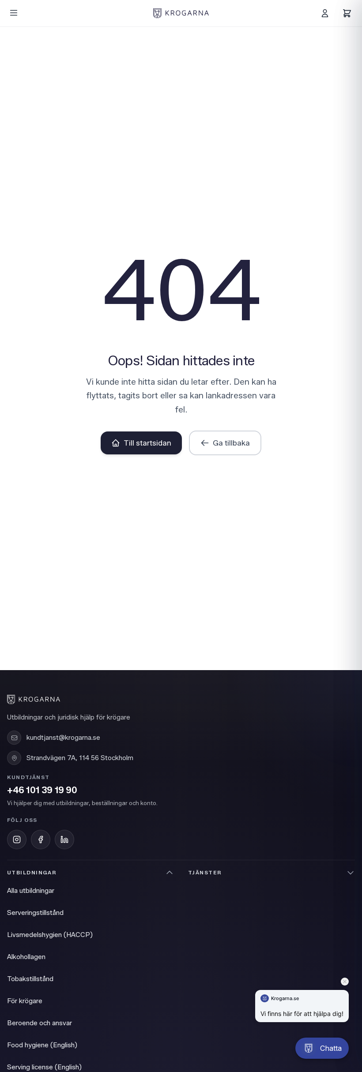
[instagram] (16, 839)
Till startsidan (147, 443)
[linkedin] (64, 839)
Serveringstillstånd (35, 913)
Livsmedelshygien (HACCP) (50, 935)
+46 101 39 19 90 (42, 790)
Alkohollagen (26, 957)
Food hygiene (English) (42, 1045)
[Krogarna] (181, 13)
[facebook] (40, 839)
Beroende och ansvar (39, 1023)
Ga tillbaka (231, 443)
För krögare (24, 1001)
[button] (322, 1048)
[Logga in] (325, 13)
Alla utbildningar (30, 891)
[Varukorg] (347, 13)
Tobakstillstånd (30, 979)
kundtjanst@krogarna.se (63, 738)
